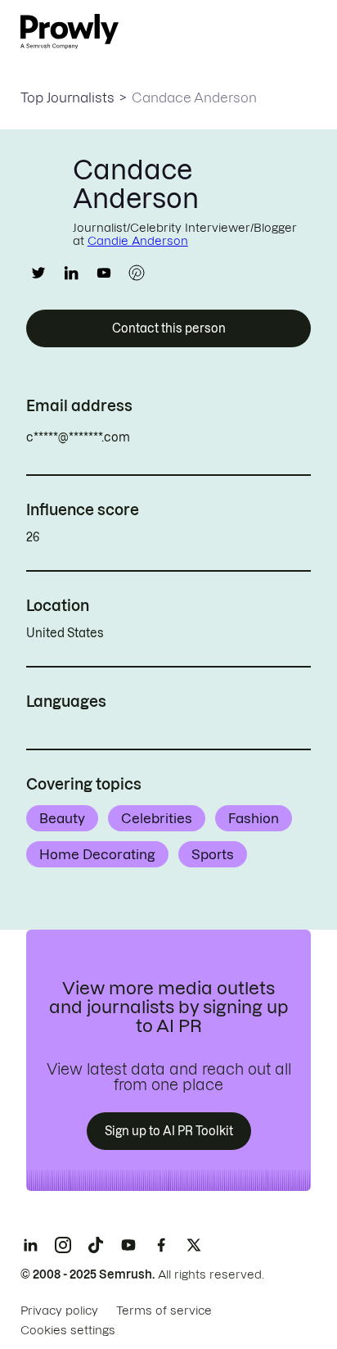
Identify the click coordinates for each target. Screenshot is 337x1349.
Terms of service (164, 1310)
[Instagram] (63, 1245)
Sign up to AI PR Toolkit (169, 1131)
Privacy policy (59, 1310)
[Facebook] (161, 1245)
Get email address (200, 437)
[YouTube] (128, 1245)
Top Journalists (67, 97)
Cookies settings (67, 1330)
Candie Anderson (138, 240)
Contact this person (169, 328)
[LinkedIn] (30, 1245)
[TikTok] (96, 1245)
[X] (194, 1245)
